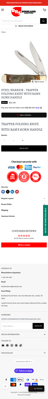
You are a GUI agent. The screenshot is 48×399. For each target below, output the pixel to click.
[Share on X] (8, 192)
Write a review (24, 245)
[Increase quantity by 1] (23, 140)
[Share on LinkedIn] (12, 192)
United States (23, 361)
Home (3, 32)
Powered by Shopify (24, 395)
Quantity (4, 135)
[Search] (43, 21)
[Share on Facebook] (3, 192)
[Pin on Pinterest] (17, 192)
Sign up (38, 326)
